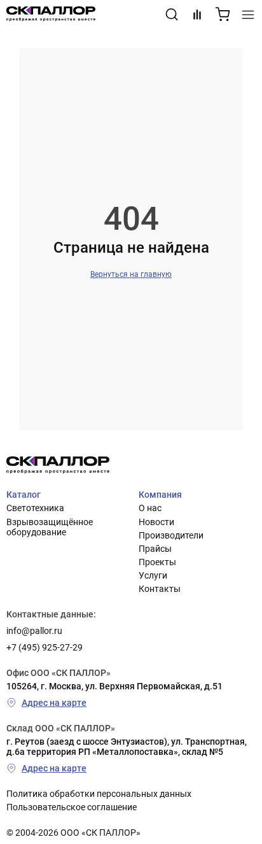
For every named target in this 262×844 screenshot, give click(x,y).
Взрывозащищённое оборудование (49, 527)
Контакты (160, 589)
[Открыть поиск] (171, 14)
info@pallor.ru (34, 631)
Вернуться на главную (131, 274)
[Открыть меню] (248, 14)
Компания (160, 494)
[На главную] (50, 14)
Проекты (157, 562)
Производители (171, 535)
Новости (156, 522)
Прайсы (155, 549)
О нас (150, 508)
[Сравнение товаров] (197, 14)
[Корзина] (222, 14)
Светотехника (35, 508)
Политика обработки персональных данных (98, 794)
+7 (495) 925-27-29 (44, 647)
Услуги (153, 575)
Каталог (23, 494)
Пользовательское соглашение (71, 807)
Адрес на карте (54, 703)
